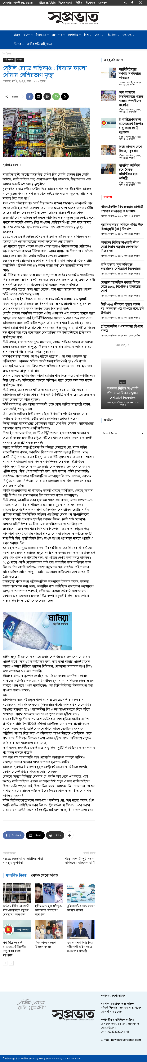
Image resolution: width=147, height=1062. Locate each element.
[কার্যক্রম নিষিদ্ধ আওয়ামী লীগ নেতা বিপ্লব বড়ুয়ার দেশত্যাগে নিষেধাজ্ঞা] (17, 892)
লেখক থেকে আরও (44, 875)
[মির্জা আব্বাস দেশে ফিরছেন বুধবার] (49, 929)
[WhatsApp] (56, 96)
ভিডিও (79, 2)
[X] (140, 2)
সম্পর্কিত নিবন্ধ (16, 875)
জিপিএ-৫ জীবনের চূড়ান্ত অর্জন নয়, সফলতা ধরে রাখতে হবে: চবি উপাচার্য (122, 308)
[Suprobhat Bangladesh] (73, 18)
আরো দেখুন (121, 345)
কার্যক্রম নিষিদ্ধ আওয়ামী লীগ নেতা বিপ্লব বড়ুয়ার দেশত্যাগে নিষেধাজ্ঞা (16, 910)
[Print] (47, 96)
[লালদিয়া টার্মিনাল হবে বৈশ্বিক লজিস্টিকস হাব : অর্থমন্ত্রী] (108, 169)
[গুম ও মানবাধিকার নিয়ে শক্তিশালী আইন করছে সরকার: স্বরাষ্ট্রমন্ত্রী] (81, 929)
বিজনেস (41, 35)
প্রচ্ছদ (17, 35)
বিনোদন (112, 35)
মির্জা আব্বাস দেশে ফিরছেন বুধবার (130, 149)
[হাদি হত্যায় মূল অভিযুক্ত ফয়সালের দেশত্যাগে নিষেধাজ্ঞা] (49, 892)
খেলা (98, 35)
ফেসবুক (103, 2)
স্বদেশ (27, 35)
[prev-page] (5, 963)
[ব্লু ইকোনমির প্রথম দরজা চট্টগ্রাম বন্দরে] (81, 892)
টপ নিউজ (8, 59)
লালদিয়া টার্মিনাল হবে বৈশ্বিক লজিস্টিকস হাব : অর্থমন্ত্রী (129, 172)
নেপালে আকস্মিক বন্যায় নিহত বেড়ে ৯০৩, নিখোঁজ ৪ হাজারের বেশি (121, 286)
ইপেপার (90, 2)
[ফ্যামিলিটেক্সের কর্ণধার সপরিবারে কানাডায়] (108, 72)
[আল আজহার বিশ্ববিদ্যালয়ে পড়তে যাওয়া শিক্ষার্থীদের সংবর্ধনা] (108, 95)
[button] (125, 2)
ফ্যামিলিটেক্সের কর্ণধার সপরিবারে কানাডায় (130, 73)
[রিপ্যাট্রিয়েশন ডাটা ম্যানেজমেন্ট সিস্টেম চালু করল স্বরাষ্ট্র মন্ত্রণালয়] (17, 929)
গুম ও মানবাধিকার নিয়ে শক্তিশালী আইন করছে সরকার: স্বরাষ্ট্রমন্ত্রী (80, 947)
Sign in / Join (47, 2)
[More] (69, 835)
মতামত (126, 35)
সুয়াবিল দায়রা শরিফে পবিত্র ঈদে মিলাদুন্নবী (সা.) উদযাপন (122, 227)
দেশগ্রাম (73, 35)
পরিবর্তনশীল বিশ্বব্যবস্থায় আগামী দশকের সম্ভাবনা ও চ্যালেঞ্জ (122, 209)
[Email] (38, 96)
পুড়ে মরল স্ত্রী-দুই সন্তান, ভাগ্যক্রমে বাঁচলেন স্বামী (80, 861)
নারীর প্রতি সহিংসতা (39, 44)
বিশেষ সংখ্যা (65, 2)
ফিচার (17, 44)
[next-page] (11, 963)
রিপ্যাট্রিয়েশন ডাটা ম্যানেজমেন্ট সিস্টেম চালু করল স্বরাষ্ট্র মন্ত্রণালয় (131, 126)
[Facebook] (132, 2)
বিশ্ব (86, 35)
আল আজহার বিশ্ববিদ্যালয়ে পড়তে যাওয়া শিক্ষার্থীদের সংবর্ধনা (131, 98)
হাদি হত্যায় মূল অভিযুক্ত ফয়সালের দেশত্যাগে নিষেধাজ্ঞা (48, 910)
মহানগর (57, 35)
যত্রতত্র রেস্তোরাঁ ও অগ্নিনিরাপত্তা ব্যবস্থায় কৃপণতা (23, 861)
